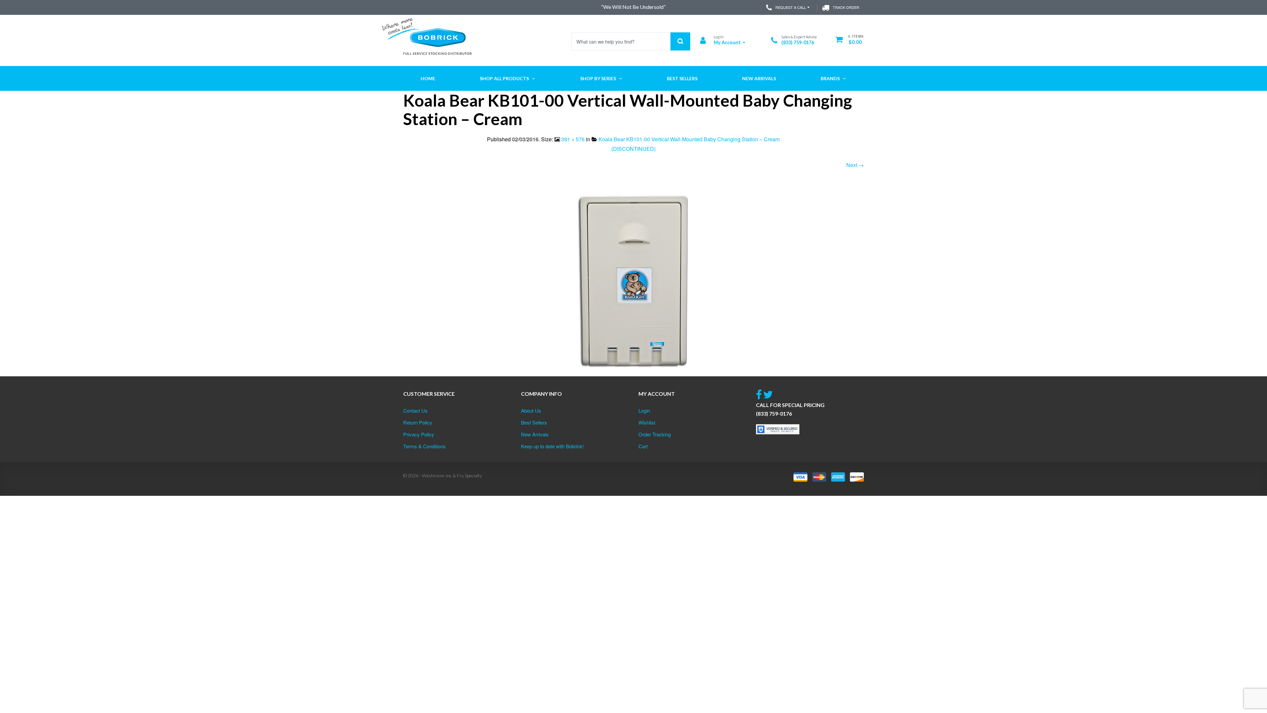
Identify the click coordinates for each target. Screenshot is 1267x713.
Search (680, 41)
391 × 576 (573, 139)
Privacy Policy (418, 434)
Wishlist (646, 422)
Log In (719, 36)
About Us (531, 410)
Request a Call (790, 7)
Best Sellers (534, 422)
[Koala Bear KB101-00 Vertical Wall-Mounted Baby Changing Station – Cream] (633, 281)
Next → (855, 165)
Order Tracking (654, 434)
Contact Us (415, 410)
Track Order (846, 7)
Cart (643, 446)
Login (644, 410)
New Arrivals (535, 434)
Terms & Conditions (424, 446)
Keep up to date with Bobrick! (552, 446)
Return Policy (417, 422)
